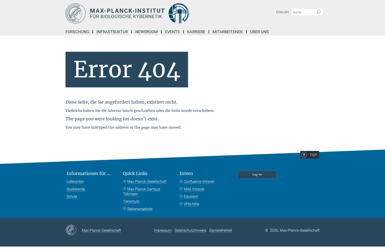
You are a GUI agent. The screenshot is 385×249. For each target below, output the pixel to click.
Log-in (257, 174)
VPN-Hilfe (191, 204)
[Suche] (318, 12)
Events (172, 31)
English (282, 12)
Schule (72, 196)
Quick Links (135, 173)
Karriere (196, 31)
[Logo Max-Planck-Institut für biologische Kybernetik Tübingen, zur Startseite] (149, 13)
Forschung (77, 31)
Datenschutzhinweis (190, 230)
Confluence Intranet (199, 181)
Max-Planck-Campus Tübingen (141, 191)
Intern (186, 173)
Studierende (76, 189)
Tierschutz (131, 201)
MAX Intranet (194, 189)
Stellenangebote (139, 209)
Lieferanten (75, 181)
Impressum (163, 230)
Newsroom (146, 31)
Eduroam (191, 196)
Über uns (259, 31)
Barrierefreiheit (220, 230)
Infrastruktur (112, 31)
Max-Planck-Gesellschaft (146, 181)
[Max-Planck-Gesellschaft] (74, 230)
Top (313, 155)
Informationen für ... (88, 173)
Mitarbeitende (228, 31)
